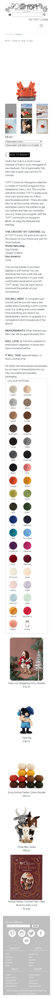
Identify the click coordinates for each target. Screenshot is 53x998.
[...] (10, 111)
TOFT (7, 954)
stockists (9, 963)
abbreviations (11, 986)
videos (8, 975)
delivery (32, 960)
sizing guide (10, 980)
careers (8, 960)
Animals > (10, 34)
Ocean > (19, 34)
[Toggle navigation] (41, 26)
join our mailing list (13, 922)
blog (7, 965)
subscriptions (34, 975)
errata (31, 963)
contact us (33, 954)
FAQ (30, 957)
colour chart (10, 978)
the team (9, 957)
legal (31, 965)
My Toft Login (38, 19)
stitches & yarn (11, 983)
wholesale (33, 983)
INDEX (31, 978)
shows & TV (34, 980)
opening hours (35, 986)
